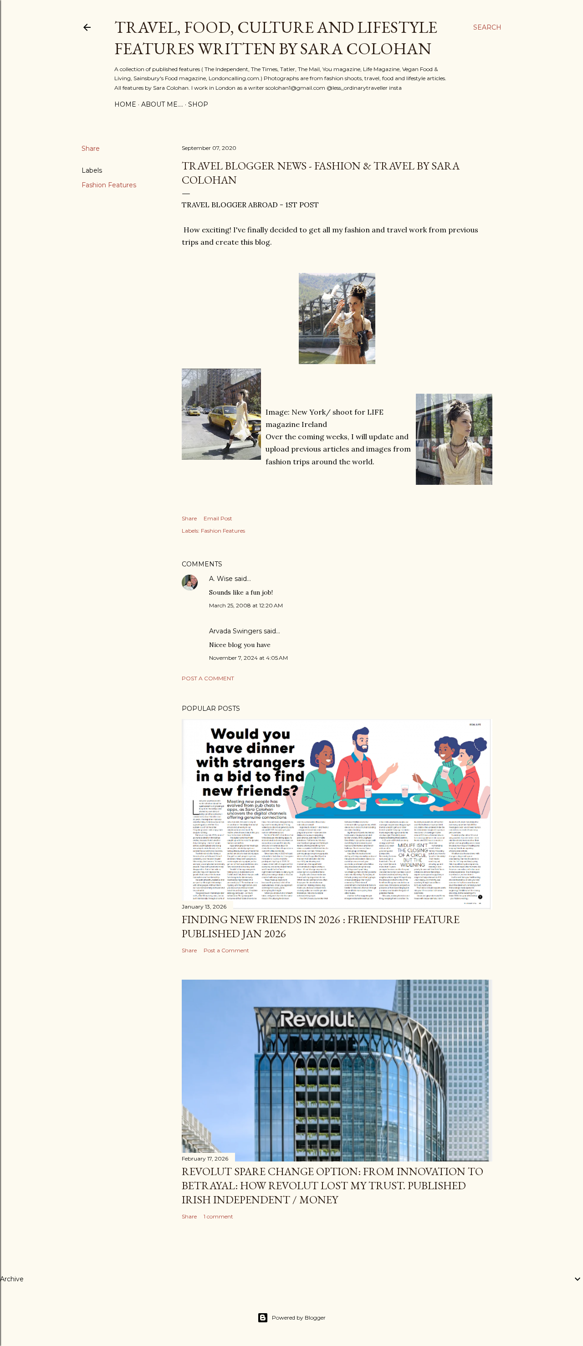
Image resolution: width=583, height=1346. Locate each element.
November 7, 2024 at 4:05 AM (248, 657)
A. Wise (221, 579)
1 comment (218, 1216)
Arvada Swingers (235, 631)
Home (125, 104)
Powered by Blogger (299, 1317)
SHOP (198, 104)
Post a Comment (208, 678)
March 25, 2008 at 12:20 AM (246, 605)
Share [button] (91, 148)
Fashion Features (109, 185)
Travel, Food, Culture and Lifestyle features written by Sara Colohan (275, 37)
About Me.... (162, 104)
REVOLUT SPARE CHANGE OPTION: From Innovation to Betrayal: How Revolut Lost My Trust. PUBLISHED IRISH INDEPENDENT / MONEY (332, 1185)
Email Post (218, 518)
